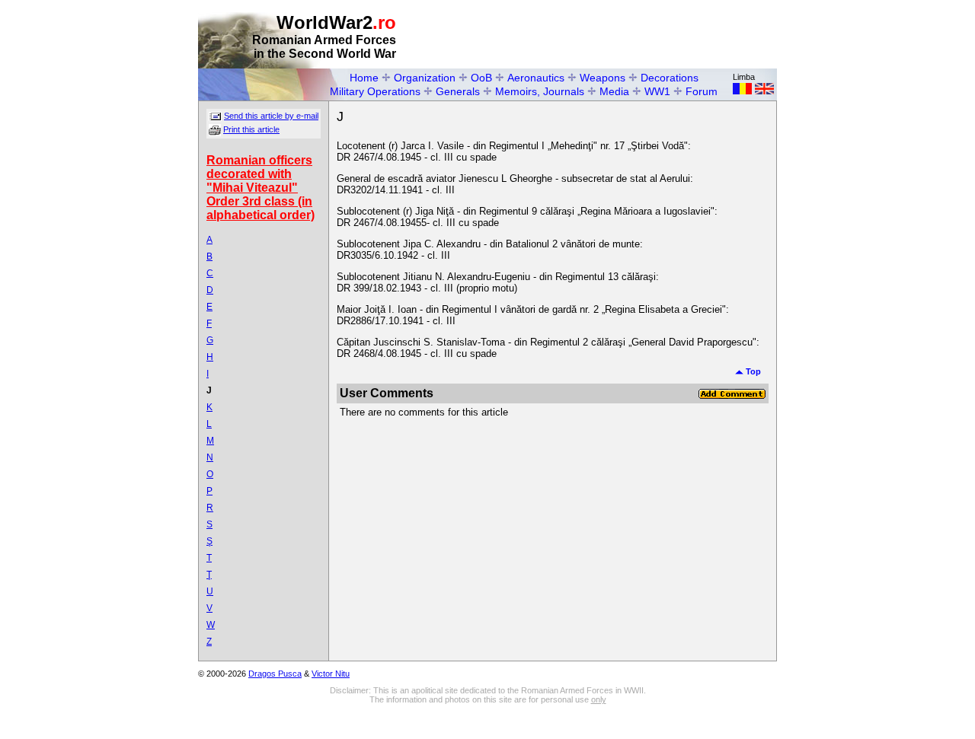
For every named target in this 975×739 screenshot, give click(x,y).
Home (364, 78)
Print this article (251, 129)
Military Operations (375, 91)
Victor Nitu (331, 673)
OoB (481, 78)
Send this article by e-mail (271, 115)
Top (752, 371)
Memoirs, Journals (539, 91)
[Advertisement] (598, 35)
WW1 (657, 91)
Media (614, 91)
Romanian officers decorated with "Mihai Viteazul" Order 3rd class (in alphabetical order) (260, 187)
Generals (458, 91)
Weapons (602, 78)
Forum (702, 91)
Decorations (669, 78)
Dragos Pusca (275, 673)
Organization (425, 78)
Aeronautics (535, 78)
